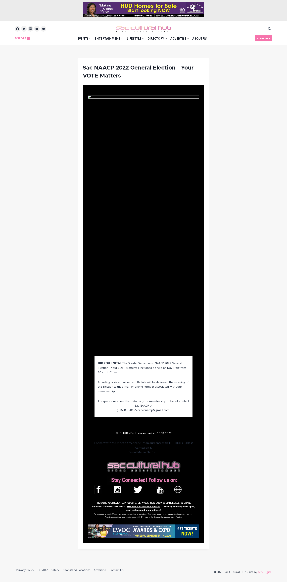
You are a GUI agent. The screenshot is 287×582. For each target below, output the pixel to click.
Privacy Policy (25, 570)
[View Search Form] (269, 29)
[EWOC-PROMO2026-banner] (143, 531)
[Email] (43, 29)
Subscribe (263, 38)
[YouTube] (37, 29)
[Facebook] (17, 29)
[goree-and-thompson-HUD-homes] (143, 16)
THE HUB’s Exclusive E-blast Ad (143, 506)
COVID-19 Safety (48, 570)
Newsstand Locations (76, 570)
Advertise (100, 570)
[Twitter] (24, 29)
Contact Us (116, 570)
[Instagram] (30, 29)
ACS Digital (265, 572)
